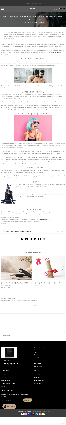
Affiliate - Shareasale (39, 380)
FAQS (35, 352)
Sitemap (3, 386)
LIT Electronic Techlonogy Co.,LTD (40, 411)
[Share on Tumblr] (35, 239)
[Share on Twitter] (26, 239)
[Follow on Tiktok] (17, 364)
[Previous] (2, 268)
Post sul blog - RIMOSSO (30, 22)
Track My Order (38, 366)
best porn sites (37, 383)
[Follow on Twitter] (5, 364)
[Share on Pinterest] (30, 239)
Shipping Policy (37, 363)
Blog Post (3, 374)
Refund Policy (37, 360)
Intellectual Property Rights (8, 383)
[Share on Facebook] (22, 239)
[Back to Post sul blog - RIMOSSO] (33, 246)
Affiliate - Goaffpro (38, 377)
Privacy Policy (4, 377)
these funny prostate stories (40, 219)
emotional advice (10, 231)
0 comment (41, 22)
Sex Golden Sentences (17, 109)
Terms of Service (5, 380)
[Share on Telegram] (39, 239)
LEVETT (55, 52)
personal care (29, 231)
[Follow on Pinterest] (11, 364)
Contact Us (36, 357)
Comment (4, 312)
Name (3, 305)
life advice (22, 231)
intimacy (17, 231)
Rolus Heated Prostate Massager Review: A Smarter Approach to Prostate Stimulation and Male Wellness (16, 284)
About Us (36, 355)
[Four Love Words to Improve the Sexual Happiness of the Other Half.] (25, 246)
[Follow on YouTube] (14, 364)
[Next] (63, 268)
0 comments (60, 231)
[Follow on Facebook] (2, 364)
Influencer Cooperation (39, 374)
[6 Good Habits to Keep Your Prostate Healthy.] (41, 246)
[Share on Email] (43, 239)
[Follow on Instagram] (8, 364)
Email (36, 305)
